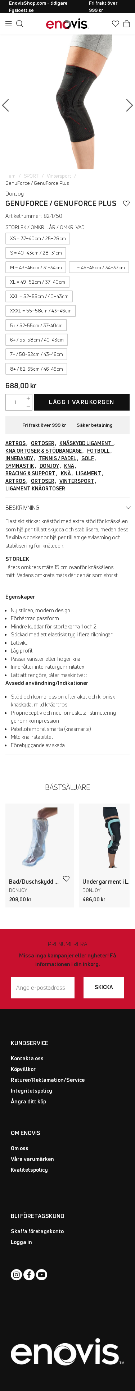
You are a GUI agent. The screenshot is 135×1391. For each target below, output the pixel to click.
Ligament (88, 473)
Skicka (104, 987)
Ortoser (42, 443)
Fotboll (98, 450)
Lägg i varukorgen (81, 402)
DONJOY (49, 465)
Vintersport (59, 176)
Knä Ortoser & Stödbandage (43, 450)
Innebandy (19, 458)
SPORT (31, 176)
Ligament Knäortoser (35, 488)
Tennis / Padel (57, 458)
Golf (87, 458)
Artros (15, 443)
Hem (10, 176)
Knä (69, 465)
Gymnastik (19, 465)
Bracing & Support (30, 473)
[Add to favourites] (126, 203)
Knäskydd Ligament (86, 443)
